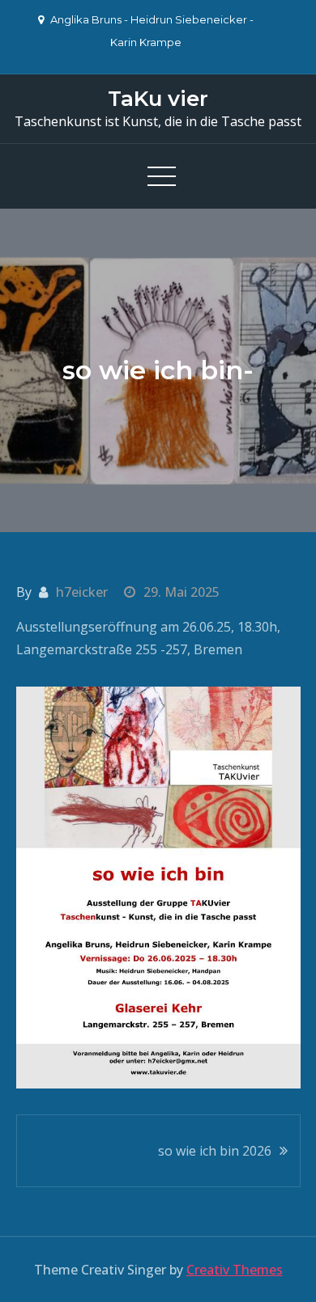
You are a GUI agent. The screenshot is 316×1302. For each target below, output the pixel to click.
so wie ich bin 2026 (214, 1151)
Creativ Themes (234, 1270)
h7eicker (82, 592)
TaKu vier (158, 99)
